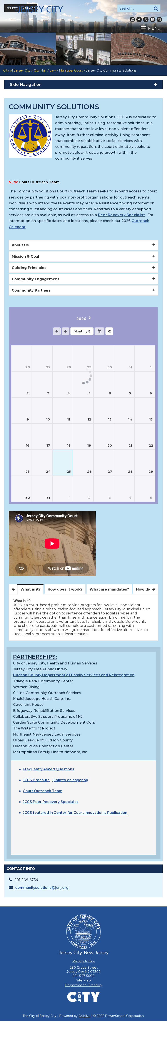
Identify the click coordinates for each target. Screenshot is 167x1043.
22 (151, 445)
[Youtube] (152, 19)
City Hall (40, 70)
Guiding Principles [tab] (29, 268)
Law (52, 70)
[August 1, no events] (144, 358)
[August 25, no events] (62, 463)
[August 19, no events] (83, 437)
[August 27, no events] (104, 463)
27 (48, 367)
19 (89, 445)
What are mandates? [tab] (109, 589)
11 (68, 419)
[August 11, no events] (62, 410)
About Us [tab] (20, 245)
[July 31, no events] (124, 358)
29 (151, 471)
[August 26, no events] (83, 463)
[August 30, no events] (21, 489)
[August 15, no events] (144, 410)
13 (110, 419)
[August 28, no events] (124, 463)
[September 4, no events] (124, 489)
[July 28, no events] (62, 358)
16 (27, 445)
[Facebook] (139, 19)
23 (27, 471)
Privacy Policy (83, 961)
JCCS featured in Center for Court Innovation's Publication (75, 813)
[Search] (156, 8)
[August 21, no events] (124, 437)
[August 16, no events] (21, 437)
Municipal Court (71, 70)
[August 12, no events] (83, 410)
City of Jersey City (16, 70)
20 (109, 445)
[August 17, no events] (42, 437)
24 (48, 471)
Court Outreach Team (42, 791)
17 (48, 445)
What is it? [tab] (30, 589)
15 (150, 419)
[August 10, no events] (42, 410)
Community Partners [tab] (31, 290)
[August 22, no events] (144, 437)
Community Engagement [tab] (35, 279)
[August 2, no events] (21, 384)
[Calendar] (132, 19)
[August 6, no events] (104, 384)
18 (69, 445)
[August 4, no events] (62, 384)
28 (69, 367)
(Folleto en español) (70, 780)
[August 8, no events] (144, 384)
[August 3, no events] (42, 384)
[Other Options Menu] (109, 331)
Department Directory (83, 985)
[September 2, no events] (83, 489)
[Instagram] (159, 19)
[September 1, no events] (62, 489)
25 (69, 471)
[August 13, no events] (104, 410)
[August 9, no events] (21, 410)
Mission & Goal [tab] (25, 256)
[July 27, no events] (42, 358)
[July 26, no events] (21, 358)
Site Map (83, 980)
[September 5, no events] (144, 489)
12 (89, 419)
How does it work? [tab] (65, 589)
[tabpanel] (83, 617)
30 (109, 367)
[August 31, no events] (42, 489)
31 (130, 367)
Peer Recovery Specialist (121, 215)
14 (130, 419)
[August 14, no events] (124, 410)
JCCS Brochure (36, 780)
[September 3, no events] (104, 489)
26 (27, 367)
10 (48, 419)
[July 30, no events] (104, 358)
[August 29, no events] (144, 463)
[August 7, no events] (124, 384)
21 (130, 445)
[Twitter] (146, 19)
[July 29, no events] (83, 358)
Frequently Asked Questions (48, 769)
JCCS (28, 802)
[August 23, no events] (21, 463)
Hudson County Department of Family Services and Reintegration (73, 675)
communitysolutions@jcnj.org (41, 888)
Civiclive (84, 1016)
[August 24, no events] (42, 463)
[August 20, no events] (104, 437)
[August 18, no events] (62, 437)
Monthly (81, 331)
